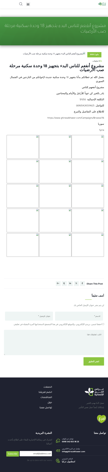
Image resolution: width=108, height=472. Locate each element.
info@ (64, 452)
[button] (28, 4)
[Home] (94, 391)
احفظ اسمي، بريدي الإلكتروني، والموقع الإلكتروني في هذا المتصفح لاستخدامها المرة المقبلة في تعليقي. (57, 325)
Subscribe (12, 454)
